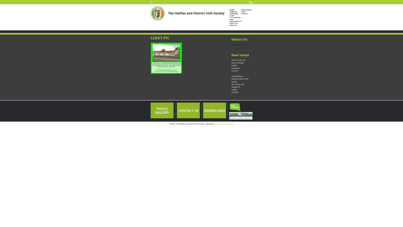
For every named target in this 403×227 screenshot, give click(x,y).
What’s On (234, 23)
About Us (233, 25)
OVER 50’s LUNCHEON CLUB (234, 13)
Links (243, 12)
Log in (231, 124)
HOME (232, 10)
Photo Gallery (246, 10)
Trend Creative (221, 124)
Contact (244, 14)
